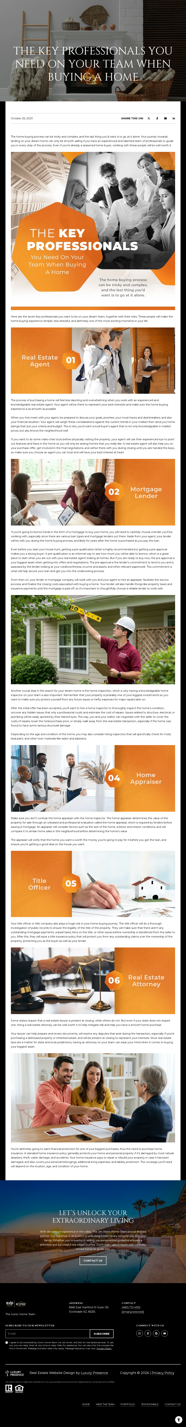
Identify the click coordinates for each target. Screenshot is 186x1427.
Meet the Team (105, 1404)
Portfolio (128, 1404)
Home (86, 1404)
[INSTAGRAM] (139, 1333)
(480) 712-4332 (131, 1307)
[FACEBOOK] (148, 1333)
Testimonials (150, 1404)
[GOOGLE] (156, 1333)
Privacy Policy (104, 1348)
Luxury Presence (94, 1373)
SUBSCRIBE (102, 1333)
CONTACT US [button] (93, 1260)
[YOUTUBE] (164, 1333)
